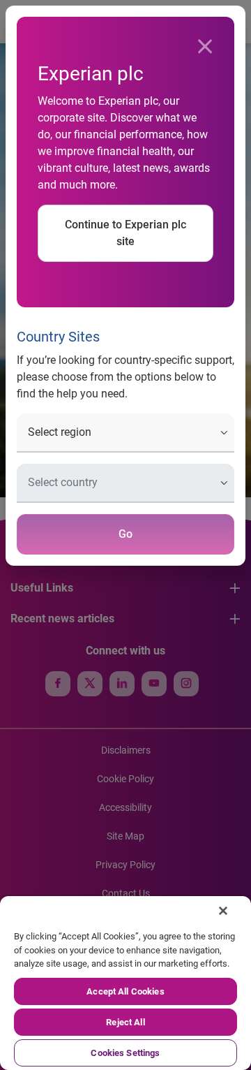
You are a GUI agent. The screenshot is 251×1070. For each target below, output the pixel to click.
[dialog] (125, 535)
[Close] (205, 47)
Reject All (125, 1022)
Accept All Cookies (125, 991)
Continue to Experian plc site (125, 233)
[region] (125, 983)
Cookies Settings (125, 1053)
